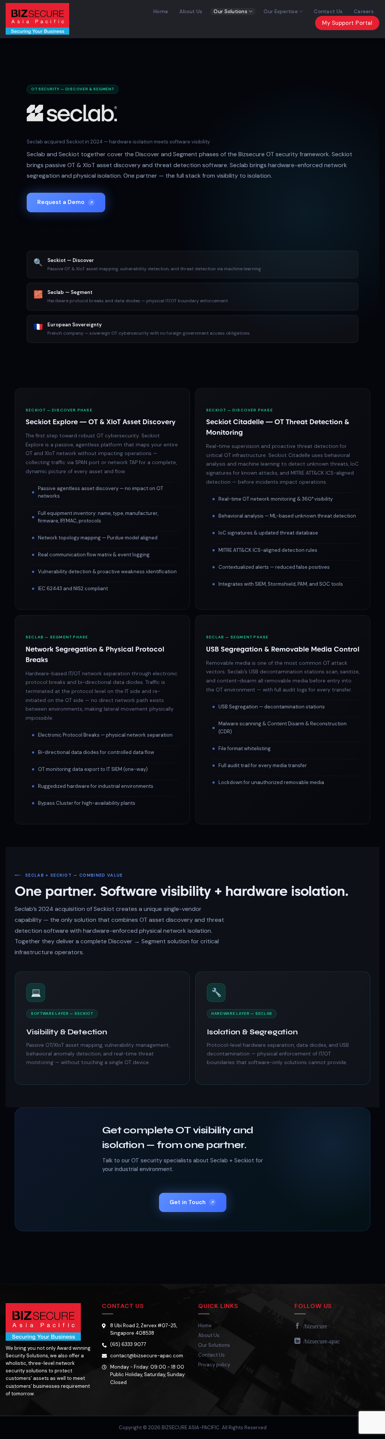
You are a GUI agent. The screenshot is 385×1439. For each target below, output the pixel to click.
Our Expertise (281, 11)
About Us (190, 12)
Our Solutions (230, 11)
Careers (364, 12)
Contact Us (328, 12)
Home (160, 12)
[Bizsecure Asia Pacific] (42, 19)
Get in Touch (192, 1202)
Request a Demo (65, 202)
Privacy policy (214, 1364)
